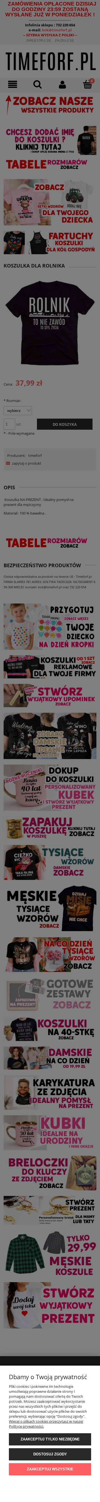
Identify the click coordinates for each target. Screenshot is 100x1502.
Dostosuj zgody (50, 1454)
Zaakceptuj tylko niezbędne (50, 1439)
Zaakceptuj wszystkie (50, 1469)
